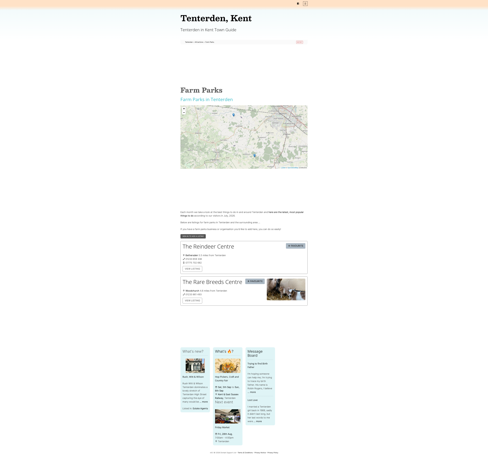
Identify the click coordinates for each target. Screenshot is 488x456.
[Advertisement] (244, 65)
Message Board (255, 353)
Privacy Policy (273, 453)
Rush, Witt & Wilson (193, 376)
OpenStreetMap (292, 167)
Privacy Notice (260, 453)
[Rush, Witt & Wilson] (195, 366)
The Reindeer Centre (208, 246)
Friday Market (222, 427)
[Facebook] (298, 4)
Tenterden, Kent (216, 18)
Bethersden (192, 255)
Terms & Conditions (245, 453)
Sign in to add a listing (193, 236)
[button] (305, 3)
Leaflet (283, 167)
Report (299, 42)
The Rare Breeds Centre (212, 282)
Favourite (295, 245)
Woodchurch (192, 290)
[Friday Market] (227, 416)
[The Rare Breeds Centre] (286, 289)
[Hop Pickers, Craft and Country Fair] (227, 366)
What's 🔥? (224, 351)
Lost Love (253, 400)
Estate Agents (200, 408)
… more (204, 401)
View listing (192, 268)
